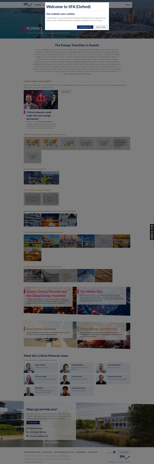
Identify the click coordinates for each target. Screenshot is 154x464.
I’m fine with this (85, 27)
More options (101, 27)
